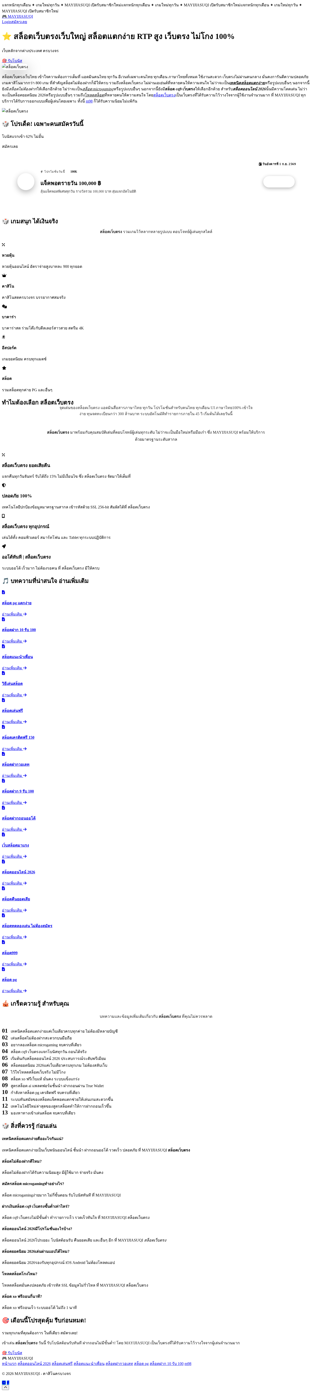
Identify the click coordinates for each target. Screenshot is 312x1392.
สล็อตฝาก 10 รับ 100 (167, 1364)
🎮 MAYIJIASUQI (17, 16)
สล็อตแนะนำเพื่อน (89, 1364)
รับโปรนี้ (281, 182)
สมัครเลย (19, 22)
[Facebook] (8, 1383)
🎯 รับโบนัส (12, 61)
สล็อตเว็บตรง (164, 95)
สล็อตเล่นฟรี (62, 1364)
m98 (89, 101)
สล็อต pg (141, 1364)
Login (6, 22)
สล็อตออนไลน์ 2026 (34, 1364)
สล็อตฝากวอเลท (119, 1364)
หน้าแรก (9, 1364)
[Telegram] (4, 1383)
